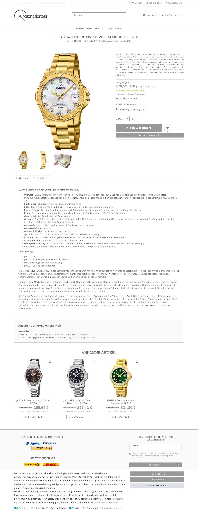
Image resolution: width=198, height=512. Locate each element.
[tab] (22, 178)
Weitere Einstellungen (111, 508)
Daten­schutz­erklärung (106, 502)
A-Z (84, 41)
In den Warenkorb (139, 127)
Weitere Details (41, 178)
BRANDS (99, 28)
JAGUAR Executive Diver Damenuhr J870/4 (77, 401)
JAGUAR (92, 41)
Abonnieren (154, 465)
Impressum (118, 498)
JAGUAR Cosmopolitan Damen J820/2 (33, 401)
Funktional (92, 508)
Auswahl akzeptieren (157, 485)
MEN (89, 28)
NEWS (118, 28)
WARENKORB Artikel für (163, 15)
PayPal (77, 508)
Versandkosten (140, 94)
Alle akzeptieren (157, 473)
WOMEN (79, 28)
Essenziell (24, 508)
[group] (33, 378)
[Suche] (123, 15)
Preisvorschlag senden (149, 135)
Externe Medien (59, 508)
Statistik (40, 508)
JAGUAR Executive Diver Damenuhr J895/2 (120, 401)
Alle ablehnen (157, 479)
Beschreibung (23, 178)
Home (69, 41)
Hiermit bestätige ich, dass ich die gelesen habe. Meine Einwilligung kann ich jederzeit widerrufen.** (155, 455)
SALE (109, 28)
